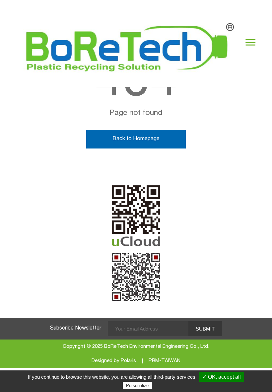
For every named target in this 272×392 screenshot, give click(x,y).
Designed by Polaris (114, 360)
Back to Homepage (136, 139)
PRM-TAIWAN (164, 360)
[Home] (131, 43)
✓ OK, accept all (221, 377)
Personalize (137, 385)
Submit (205, 329)
